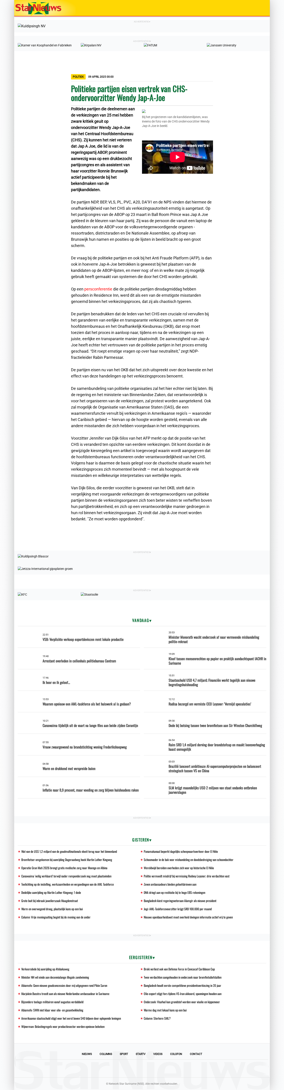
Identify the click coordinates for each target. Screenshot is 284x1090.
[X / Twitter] (142, 1068)
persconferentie (98, 289)
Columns (106, 1054)
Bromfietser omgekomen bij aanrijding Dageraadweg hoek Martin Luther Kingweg (66, 859)
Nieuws (87, 1054)
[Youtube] (126, 1068)
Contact (196, 1054)
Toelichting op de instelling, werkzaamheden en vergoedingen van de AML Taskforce (67, 884)
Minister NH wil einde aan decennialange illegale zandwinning (55, 977)
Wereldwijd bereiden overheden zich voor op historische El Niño (179, 867)
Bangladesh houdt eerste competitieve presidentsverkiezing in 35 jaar (182, 985)
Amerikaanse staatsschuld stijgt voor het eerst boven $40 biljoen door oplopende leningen (71, 1018)
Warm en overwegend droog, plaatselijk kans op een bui (52, 908)
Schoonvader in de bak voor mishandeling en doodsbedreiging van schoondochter (188, 859)
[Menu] (261, 8)
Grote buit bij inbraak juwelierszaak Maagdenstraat (49, 900)
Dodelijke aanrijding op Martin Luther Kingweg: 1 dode (51, 892)
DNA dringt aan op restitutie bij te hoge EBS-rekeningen (174, 892)
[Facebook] (111, 1068)
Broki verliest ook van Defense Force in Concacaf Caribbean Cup (179, 969)
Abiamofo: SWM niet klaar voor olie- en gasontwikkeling (52, 1010)
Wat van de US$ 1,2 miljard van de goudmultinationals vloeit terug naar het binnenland (69, 851)
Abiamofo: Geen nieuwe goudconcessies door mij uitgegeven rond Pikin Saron (64, 985)
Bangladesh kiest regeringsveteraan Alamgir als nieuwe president (180, 900)
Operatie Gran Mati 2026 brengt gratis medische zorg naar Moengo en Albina (64, 867)
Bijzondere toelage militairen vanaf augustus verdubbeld (52, 1001)
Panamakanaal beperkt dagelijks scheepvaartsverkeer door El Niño (181, 851)
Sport (124, 1054)
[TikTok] (157, 1068)
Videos (157, 1054)
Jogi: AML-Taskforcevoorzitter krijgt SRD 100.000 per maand (178, 908)
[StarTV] (256, 8)
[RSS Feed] (172, 1068)
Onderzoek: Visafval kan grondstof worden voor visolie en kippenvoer (182, 1001)
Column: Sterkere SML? (157, 1018)
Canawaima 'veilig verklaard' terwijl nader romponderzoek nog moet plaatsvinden (66, 876)
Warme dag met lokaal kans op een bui (165, 1010)
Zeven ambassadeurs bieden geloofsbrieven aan (170, 884)
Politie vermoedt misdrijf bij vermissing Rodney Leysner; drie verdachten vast (186, 876)
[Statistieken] (267, 1086)
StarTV (141, 1054)
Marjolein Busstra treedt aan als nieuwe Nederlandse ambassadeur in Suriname (65, 993)
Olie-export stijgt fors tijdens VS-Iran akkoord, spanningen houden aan (182, 993)
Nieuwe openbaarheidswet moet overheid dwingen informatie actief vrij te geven (188, 917)
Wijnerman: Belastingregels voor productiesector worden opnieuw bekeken (63, 1026)
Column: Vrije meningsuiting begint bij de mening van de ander (56, 917)
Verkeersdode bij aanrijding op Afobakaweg (45, 969)
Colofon (176, 1054)
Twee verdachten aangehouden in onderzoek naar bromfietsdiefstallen (182, 977)
